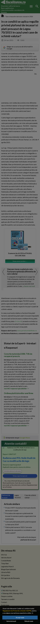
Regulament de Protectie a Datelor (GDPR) (17, 611)
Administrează (11, 621)
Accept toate (20, 617)
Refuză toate (29, 621)
